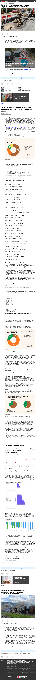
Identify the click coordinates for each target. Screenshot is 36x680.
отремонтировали (27, 69)
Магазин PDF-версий (22, 662)
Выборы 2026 (27, 662)
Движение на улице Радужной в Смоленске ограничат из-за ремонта (11, 90)
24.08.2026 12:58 (3, 588)
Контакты (25, 661)
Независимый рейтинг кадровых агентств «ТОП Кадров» (15, 127)
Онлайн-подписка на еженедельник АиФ (12, 662)
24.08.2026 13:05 (3, 106)
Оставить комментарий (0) (28, 563)
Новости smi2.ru (4, 103)
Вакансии (23, 660)
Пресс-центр (16, 660)
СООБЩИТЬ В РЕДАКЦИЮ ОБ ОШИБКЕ (11, 663)
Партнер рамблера (14, 676)
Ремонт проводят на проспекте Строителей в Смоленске (20, 63)
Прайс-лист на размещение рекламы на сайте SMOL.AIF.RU (15, 661)
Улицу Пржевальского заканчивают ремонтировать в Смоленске (27, 90)
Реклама (20, 660)
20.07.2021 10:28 (3, 3)
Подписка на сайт (30, 661)
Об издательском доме (10, 660)
